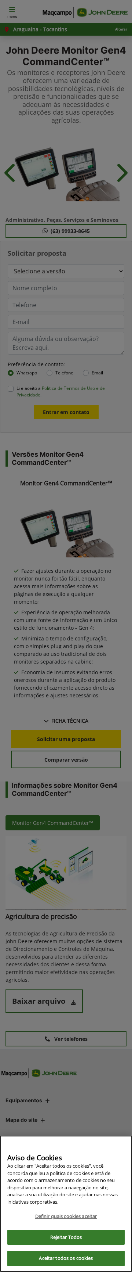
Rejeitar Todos (66, 1237)
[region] (66, 1204)
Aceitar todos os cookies (66, 1258)
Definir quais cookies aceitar (66, 1216)
